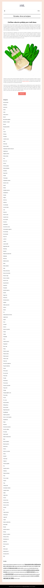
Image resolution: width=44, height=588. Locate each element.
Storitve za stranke (6, 451)
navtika (24, 570)
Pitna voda (5, 346)
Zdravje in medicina (6, 534)
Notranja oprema (6, 300)
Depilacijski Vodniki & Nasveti (8, 148)
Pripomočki (5, 387)
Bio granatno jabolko (6, 119)
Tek (4, 465)
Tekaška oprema (6, 468)
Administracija (5, 102)
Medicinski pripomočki (7, 253)
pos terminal (9, 574)
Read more (22, 93)
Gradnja (4, 195)
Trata (4, 483)
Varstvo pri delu (6, 505)
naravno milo (20, 570)
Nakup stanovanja (6, 270)
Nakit (4, 268)
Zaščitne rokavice (6, 529)
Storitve (4, 448)
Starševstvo (5, 446)
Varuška (4, 507)
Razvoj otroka (5, 407)
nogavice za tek (13, 572)
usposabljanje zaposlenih (25, 576)
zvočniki (19, 578)
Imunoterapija (5, 204)
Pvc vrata (5, 400)
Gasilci (4, 185)
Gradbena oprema (6, 190)
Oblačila (4, 302)
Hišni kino (5, 199)
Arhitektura (5, 104)
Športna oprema (6, 444)
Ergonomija (5, 173)
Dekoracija (5, 143)
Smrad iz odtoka (6, 429)
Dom (4, 158)
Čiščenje (4, 134)
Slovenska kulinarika (7, 426)
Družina (4, 163)
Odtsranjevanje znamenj (7, 314)
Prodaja (4, 390)
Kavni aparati (5, 219)
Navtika (4, 292)
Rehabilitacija (5, 412)
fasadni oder (21, 566)
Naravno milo (5, 280)
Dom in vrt (5, 160)
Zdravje (4, 531)
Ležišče (4, 241)
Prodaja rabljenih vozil (7, 392)
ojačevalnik (17, 572)
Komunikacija (5, 231)
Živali (4, 546)
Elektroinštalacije (6, 168)
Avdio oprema (5, 114)
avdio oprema (19, 564)
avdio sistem (23, 564)
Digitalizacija (5, 151)
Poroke (4, 368)
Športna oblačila (6, 441)
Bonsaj (4, 124)
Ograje (4, 319)
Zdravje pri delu (6, 536)
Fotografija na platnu (6, 180)
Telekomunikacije (6, 473)
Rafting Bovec (5, 404)
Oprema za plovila (6, 329)
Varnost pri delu (6, 502)
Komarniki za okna (6, 226)
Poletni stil (5, 361)
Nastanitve (5, 285)
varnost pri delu (8, 578)
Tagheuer (5, 461)
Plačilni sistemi (5, 356)
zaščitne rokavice (25, 81)
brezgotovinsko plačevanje (33, 564)
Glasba (4, 187)
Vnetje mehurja (6, 512)
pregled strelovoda (21, 574)
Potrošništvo (5, 380)
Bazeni (4, 117)
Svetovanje (5, 458)
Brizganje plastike (6, 126)
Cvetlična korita (6, 138)
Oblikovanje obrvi (6, 304)
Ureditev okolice (6, 490)
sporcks (34, 574)
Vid (3, 509)
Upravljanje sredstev (6, 487)
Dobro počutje (5, 156)
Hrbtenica (5, 202)
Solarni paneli (5, 434)
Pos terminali (5, 373)
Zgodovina (5, 541)
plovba (4, 574)
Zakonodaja (5, 524)
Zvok (4, 556)
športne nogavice (13, 564)
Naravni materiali (6, 278)
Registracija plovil (6, 409)
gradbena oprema (31, 566)
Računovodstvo (6, 402)
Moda (4, 263)
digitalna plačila (17, 566)
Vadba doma (5, 495)
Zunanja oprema (6, 553)
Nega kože (5, 295)
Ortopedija (5, 336)
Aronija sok (5, 107)
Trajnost (4, 480)
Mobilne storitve (6, 260)
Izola (4, 209)
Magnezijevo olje (6, 246)
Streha (4, 453)
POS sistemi (5, 370)
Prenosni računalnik (6, 385)
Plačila (4, 348)
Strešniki (4, 456)
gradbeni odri (6, 568)
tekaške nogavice (8, 576)
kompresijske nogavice (26, 568)
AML (22, 5)
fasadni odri (26, 566)
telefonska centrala (14, 576)
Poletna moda (5, 358)
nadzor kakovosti (14, 570)
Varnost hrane (5, 500)
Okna (4, 322)
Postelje (4, 378)
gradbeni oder (37, 566)
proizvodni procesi (28, 574)
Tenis (4, 475)
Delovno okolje (5, 146)
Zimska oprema (6, 544)
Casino (4, 131)
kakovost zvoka (13, 568)
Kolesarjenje (5, 224)
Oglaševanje (5, 317)
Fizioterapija (5, 178)
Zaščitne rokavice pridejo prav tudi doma (22, 22)
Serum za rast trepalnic (7, 417)
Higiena (4, 197)
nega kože (9, 572)
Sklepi (4, 422)
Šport (4, 439)
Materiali (4, 251)
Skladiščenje (5, 419)
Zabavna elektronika (6, 522)
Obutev (4, 309)
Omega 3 (5, 324)
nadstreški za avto (9, 570)
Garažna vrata (5, 182)
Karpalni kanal (5, 217)
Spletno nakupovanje (7, 436)
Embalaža (5, 170)
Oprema (4, 326)
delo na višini (6, 566)
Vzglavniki (5, 517)
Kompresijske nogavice (7, 229)
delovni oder (11, 566)
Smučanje (5, 431)
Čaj (3, 129)
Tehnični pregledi (6, 463)
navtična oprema (30, 570)
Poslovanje (5, 375)
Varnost (4, 497)
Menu (39, 10)
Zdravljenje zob (6, 539)
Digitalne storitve (6, 153)
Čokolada (5, 136)
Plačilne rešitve (6, 353)
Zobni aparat (5, 548)
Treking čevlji (5, 485)
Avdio (4, 112)
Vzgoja (4, 519)
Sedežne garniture (6, 414)
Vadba (4, 492)
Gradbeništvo (5, 192)
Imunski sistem (6, 207)
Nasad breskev (6, 282)
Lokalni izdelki (5, 243)
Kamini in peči (5, 214)
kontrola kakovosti (32, 568)
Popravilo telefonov (6, 365)
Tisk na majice (5, 478)
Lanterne (4, 239)
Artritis (4, 109)
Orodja (4, 331)
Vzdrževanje (5, 514)
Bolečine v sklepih (6, 121)
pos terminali (16, 574)
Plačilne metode (6, 351)
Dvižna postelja (6, 165)
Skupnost (5, 424)
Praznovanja (5, 382)
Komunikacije (5, 234)
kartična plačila (20, 568)
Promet (4, 397)
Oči (4, 312)
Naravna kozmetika (6, 273)
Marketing (5, 248)
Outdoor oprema (6, 341)
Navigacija (5, 287)
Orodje (4, 334)
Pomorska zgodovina (7, 363)
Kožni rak (5, 236)
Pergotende (5, 343)
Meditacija (5, 256)
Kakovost (5, 212)
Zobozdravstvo (6, 551)
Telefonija (5, 470)
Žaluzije (4, 526)
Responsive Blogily (26, 586)
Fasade (4, 175)
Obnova (4, 307)
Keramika (5, 221)
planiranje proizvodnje (23, 572)
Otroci (4, 339)
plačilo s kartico (37, 572)
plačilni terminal (31, 572)
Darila (4, 141)
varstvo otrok (15, 578)
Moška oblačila (6, 265)
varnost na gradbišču (34, 576)
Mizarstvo (5, 258)
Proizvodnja (5, 395)
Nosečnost (5, 297)
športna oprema (6, 564)
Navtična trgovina (6, 290)
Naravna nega (5, 275)
